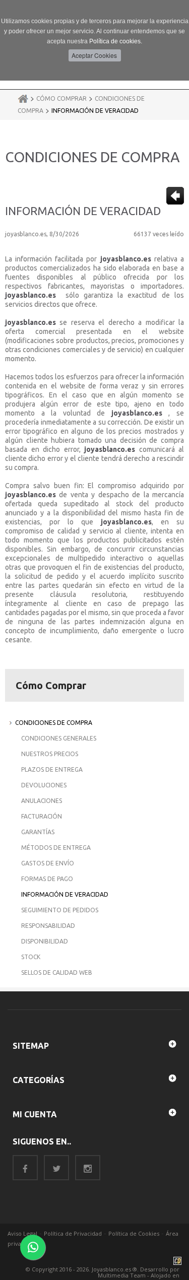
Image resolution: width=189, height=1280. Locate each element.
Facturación (41, 816)
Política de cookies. (115, 41)
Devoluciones (44, 785)
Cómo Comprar (61, 98)
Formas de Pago (47, 878)
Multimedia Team (122, 1275)
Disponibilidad (44, 941)
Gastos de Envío (47, 863)
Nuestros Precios (49, 754)
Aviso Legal (22, 1233)
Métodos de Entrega (56, 847)
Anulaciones (41, 800)
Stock (30, 957)
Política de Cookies (133, 1233)
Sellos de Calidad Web (56, 972)
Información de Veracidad (95, 110)
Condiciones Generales (58, 738)
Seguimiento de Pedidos (59, 910)
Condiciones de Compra (53, 722)
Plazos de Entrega (52, 769)
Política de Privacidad (73, 1233)
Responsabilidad (48, 925)
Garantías (37, 832)
